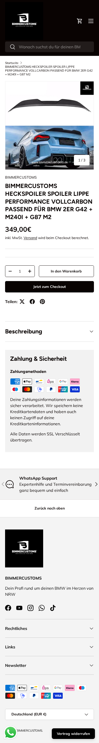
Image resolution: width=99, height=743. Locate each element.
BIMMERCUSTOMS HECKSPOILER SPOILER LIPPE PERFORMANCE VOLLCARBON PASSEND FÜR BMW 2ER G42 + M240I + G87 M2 (49, 70)
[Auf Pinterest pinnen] (42, 301)
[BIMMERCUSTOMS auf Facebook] (8, 607)
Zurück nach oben (50, 508)
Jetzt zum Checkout (49, 286)
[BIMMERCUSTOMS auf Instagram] (30, 607)
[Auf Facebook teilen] (32, 301)
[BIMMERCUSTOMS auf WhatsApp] (41, 607)
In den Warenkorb (66, 271)
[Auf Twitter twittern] (22, 301)
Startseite (12, 63)
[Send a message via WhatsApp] (11, 732)
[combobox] (49, 46)
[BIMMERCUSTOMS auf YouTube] (19, 607)
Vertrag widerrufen (73, 733)
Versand (30, 238)
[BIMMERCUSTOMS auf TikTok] (52, 607)
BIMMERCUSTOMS (21, 177)
